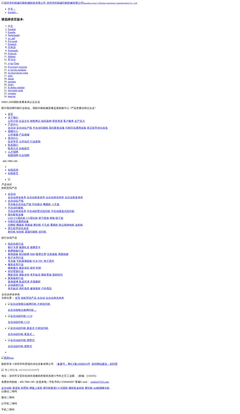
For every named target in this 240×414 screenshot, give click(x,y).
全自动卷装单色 (74, 197)
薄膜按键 (63, 254)
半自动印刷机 (40, 127)
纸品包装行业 (16, 243)
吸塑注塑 (41, 254)
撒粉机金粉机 (76, 388)
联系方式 (13, 148)
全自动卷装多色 (36, 197)
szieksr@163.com (99, 382)
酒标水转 (24, 274)
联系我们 (13, 145)
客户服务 (68, 121)
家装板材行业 (16, 278)
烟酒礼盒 (24, 247)
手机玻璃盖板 (24, 261)
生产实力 (79, 121)
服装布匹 (24, 267)
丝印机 (42, 231)
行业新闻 (35, 141)
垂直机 (16, 388)
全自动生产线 (24, 127)
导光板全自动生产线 (19, 204)
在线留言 (24, 148)
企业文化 (24, 121)
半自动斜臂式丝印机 (38, 211)
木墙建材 (35, 281)
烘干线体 (44, 218)
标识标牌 (24, 254)
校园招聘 (13, 155)
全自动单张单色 (55, 197)
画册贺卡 (35, 247)
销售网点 (35, 121)
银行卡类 (13, 247)
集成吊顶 (24, 281)
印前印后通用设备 (75, 127)
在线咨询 (13, 169)
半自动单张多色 (17, 211)
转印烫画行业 (16, 271)
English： (13, 12)
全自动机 (6, 388)
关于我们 (13, 117)
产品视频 (24, 134)
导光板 (12, 261)
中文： (12, 9)
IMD (32, 254)
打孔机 (46, 225)
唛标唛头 (13, 267)
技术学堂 (13, 141)
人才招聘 (13, 151)
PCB (35, 261)
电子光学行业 (16, 257)
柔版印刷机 (31, 231)
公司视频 (13, 134)
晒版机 (20, 225)
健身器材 (35, 288)
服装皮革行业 (16, 264)
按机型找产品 (29, 298)
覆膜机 (54, 225)
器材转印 (57, 274)
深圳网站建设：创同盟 (104, 364)
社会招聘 (24, 155)
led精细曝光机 (101, 388)
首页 (10, 114)
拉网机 (12, 225)
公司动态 (24, 141)
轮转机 (20, 231)
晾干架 (59, 218)
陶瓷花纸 (13, 274)
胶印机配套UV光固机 (55, 388)
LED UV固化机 (16, 218)
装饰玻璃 (13, 281)
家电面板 (13, 254)
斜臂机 (25, 388)
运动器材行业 (16, 285)
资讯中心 (13, 138)
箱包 (32, 267)
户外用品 (46, 288)
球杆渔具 (24, 288)
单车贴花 (35, 274)
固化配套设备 (57, 127)
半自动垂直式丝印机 (62, 211)
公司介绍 (13, 121)
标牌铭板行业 (16, 250)
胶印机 (12, 231)
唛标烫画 (46, 274)
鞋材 (38, 267)
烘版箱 (29, 225)
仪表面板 (52, 254)
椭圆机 (47, 204)
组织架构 (46, 121)
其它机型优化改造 (97, 127)
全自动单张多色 (17, 197)
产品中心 (13, 124)
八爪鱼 (55, 204)
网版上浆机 (35, 388)
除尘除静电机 (66, 225)
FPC (40, 261)
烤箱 (52, 218)
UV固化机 (32, 218)
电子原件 (49, 261)
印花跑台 (37, 204)
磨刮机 (37, 225)
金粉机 (79, 225)
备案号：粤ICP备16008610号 (73, 364)
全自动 (12, 127)
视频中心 (13, 131)
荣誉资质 (57, 121)
